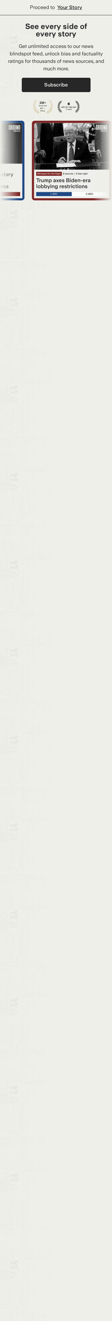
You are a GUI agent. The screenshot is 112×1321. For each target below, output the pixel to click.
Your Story (69, 7)
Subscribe (56, 85)
